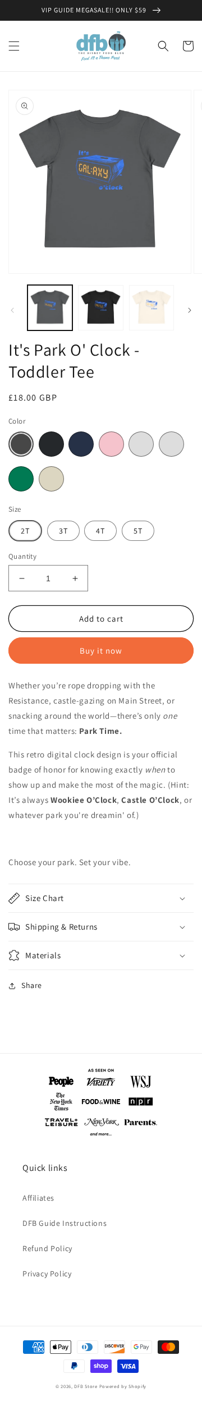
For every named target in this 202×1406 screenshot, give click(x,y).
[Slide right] (189, 310)
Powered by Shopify (123, 1386)
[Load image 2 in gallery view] (100, 307)
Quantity (22, 556)
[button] (14, 46)
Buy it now (101, 650)
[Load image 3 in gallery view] (151, 307)
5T (138, 531)
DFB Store (85, 1386)
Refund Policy (47, 1248)
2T (25, 531)
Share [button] (31, 985)
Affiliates (38, 1198)
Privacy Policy (46, 1274)
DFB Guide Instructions (64, 1223)
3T (63, 531)
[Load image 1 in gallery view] (49, 307)
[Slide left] (12, 310)
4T (100, 531)
